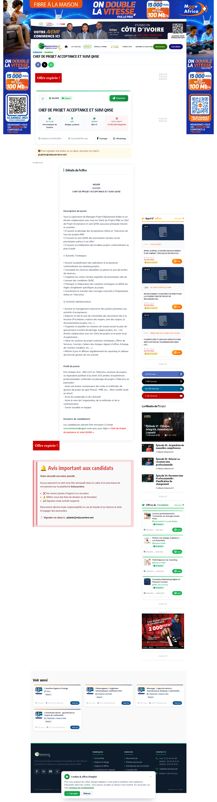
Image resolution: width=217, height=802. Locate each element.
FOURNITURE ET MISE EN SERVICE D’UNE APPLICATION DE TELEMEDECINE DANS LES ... (162, 342)
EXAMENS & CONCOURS (144, 46)
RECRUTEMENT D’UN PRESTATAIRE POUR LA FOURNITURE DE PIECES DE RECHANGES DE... (163, 296)
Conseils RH (131, 770)
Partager (103, 138)
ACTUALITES (76, 46)
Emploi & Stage (101, 762)
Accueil (37, 51)
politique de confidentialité (81, 788)
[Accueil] (66, 46)
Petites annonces (134, 762)
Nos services (132, 758)
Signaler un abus (175, 789)
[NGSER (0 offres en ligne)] (43, 98)
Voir (178, 261)
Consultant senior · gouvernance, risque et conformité (59, 713)
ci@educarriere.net (168, 769)
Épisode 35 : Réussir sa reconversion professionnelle (168, 461)
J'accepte (73, 793)
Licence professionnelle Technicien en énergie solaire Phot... (166, 516)
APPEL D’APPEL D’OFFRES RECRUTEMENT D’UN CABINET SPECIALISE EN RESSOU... (162, 252)
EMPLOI (87, 46)
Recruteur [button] (160, 46)
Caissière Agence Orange (56, 688)
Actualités (99, 758)
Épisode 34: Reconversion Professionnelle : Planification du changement (169, 480)
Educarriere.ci (47, 789)
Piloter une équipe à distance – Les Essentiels (166, 539)
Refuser (87, 793)
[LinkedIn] (43, 771)
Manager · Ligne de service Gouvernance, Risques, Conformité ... (164, 689)
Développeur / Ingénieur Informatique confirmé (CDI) (109, 689)
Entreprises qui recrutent (137, 766)
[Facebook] (37, 771)
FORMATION (127, 46)
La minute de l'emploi (104, 770)
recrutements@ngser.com (77, 428)
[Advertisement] (45, 209)
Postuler (120, 98)
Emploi (48, 51)
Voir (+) (75, 703)
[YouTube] (50, 771)
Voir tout (177, 218)
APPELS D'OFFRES (100, 46)
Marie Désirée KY (166, 452)
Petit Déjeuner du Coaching (164, 560)
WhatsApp (121, 138)
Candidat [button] (176, 46)
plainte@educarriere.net (80, 517)
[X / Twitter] (57, 771)
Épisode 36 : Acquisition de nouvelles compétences (170, 447)
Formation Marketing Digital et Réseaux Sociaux (166, 580)
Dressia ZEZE (154, 435)
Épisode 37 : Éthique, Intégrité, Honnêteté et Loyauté (159, 429)
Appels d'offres (101, 766)
